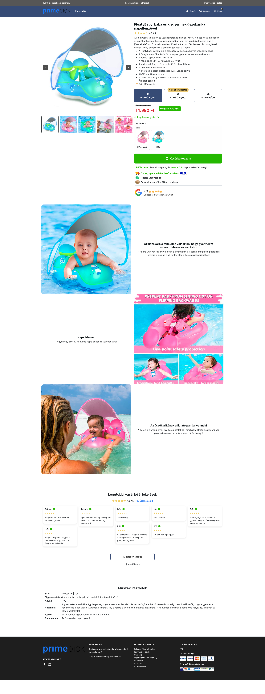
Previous (45, 68)
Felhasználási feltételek (144, 649)
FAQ (182, 649)
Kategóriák (80, 11)
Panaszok (138, 660)
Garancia (138, 655)
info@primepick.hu (112, 656)
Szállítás (138, 663)
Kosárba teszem (180, 158)
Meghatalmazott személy (145, 657)
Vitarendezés (140, 666)
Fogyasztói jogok (141, 652)
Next (128, 68)
